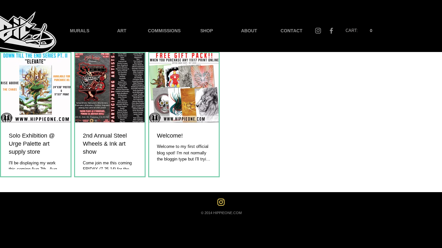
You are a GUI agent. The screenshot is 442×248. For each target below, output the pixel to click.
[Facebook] (331, 31)
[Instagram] (318, 31)
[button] (359, 30)
